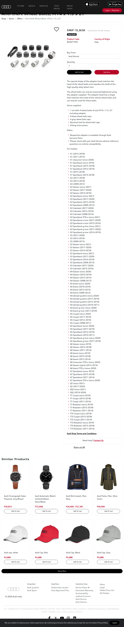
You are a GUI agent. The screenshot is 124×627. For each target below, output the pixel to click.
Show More (62, 571)
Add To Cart (79, 72)
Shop (3, 18)
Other (102, 584)
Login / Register (112, 10)
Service (43, 6)
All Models (104, 593)
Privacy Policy (102, 623)
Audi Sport (32, 590)
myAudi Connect (83, 596)
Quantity (71, 62)
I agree (114, 623)
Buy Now (107, 72)
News (31, 6)
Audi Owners (81, 602)
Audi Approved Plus (60, 590)
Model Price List (107, 590)
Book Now (70, 7)
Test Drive (57, 7)
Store (20, 6)
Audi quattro (33, 587)
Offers (20, 18)
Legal (102, 587)
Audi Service (81, 599)
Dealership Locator (59, 587)
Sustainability (82, 593)
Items (11, 18)
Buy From (71, 52)
